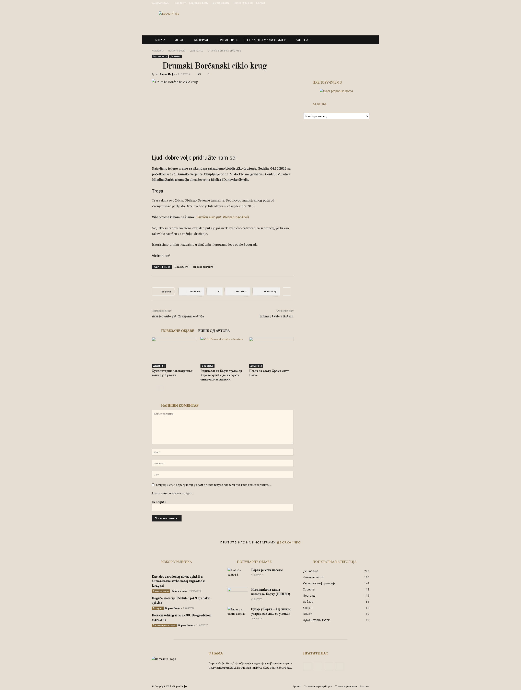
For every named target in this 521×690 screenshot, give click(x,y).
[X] (359, 3)
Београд (201, 40)
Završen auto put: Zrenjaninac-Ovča (178, 316)
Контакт (260, 2)
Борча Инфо (167, 74)
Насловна (158, 50)
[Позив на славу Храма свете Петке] (271, 352)
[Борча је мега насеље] (238, 575)
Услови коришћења (346, 686)
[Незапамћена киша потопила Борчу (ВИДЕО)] (238, 595)
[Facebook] (346, 3)
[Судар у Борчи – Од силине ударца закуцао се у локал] (238, 614)
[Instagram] (353, 3)
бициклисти (181, 266)
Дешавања (196, 50)
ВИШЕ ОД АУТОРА (214, 330)
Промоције (227, 40)
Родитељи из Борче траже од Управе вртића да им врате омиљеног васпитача (221, 375)
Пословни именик (243, 2)
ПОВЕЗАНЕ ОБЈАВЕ (177, 330)
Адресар (303, 40)
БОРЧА (160, 40)
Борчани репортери (164, 625)
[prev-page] (154, 387)
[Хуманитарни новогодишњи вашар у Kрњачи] (174, 352)
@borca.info (289, 542)
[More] (287, 291)
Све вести (180, 2)
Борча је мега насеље (267, 570)
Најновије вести (221, 2)
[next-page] (160, 387)
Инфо (180, 40)
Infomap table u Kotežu (276, 316)
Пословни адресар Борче (318, 686)
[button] (364, 40)
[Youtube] (366, 3)
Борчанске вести (198, 2)
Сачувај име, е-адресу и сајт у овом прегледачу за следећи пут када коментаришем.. (213, 485)
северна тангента (203, 266)
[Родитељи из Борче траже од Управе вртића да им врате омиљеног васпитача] (222, 352)
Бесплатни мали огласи (265, 40)
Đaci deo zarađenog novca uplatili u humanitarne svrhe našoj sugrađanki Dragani (178, 581)
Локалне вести (177, 50)
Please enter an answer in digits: (172, 493)
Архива (297, 686)
